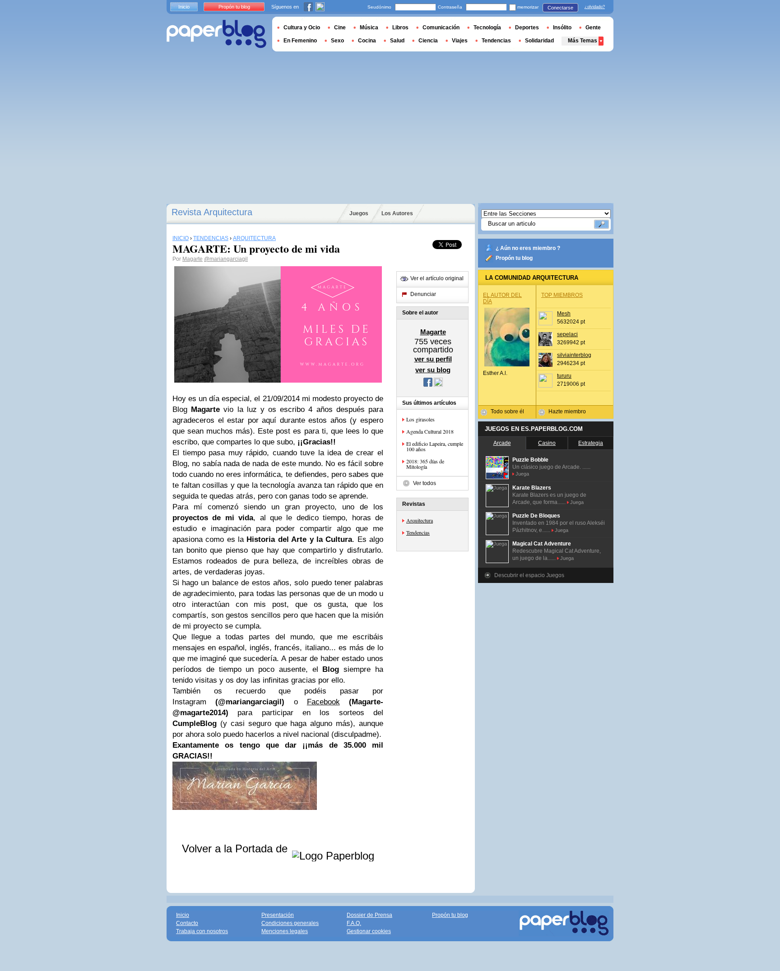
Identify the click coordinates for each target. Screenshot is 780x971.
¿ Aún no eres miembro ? (528, 248)
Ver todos (424, 483)
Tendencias (418, 532)
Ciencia (428, 40)
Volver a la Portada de (236, 848)
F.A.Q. (354, 923)
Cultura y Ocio (301, 27)
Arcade (502, 443)
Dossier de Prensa (369, 915)
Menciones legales (284, 931)
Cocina (367, 40)
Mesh (564, 313)
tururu (564, 376)
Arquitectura (419, 520)
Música (369, 27)
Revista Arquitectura (212, 212)
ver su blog (432, 370)
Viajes (460, 40)
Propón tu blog (514, 258)
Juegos (358, 213)
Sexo (337, 40)
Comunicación (441, 27)
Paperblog (216, 34)
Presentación (277, 915)
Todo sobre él (507, 411)
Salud (397, 40)
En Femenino (300, 40)
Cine (340, 27)
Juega (522, 473)
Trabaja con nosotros (202, 931)
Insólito (562, 27)
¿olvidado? (595, 7)
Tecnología (487, 27)
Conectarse (560, 7)
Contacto (187, 923)
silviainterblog (574, 355)
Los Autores (397, 213)
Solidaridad (539, 40)
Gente (593, 27)
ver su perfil (433, 359)
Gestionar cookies (369, 931)
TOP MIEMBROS (562, 295)
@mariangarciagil (226, 259)
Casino (547, 443)
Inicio (184, 6)
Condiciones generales (290, 923)
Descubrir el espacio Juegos (529, 575)
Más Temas (582, 40)
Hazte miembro (567, 411)
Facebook (323, 702)
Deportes (527, 27)
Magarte (192, 259)
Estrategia (590, 443)
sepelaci (567, 334)
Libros (400, 27)
